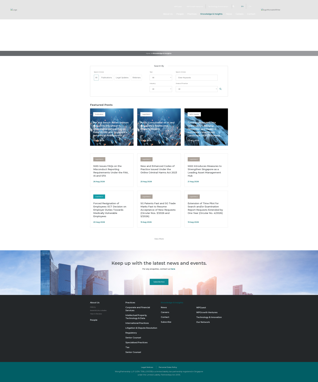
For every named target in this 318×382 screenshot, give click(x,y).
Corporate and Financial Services (137, 309)
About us (168, 14)
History (93, 307)
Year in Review (96, 314)
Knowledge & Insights (211, 14)
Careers (239, 14)
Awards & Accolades (98, 310)
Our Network (203, 322)
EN (242, 6)
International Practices (137, 323)
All (96, 77)
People (180, 14)
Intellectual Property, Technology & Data (136, 316)
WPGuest (178, 6)
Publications (106, 77)
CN (250, 6)
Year (151, 72)
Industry (153, 83)
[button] (161, 78)
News (229, 14)
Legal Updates (122, 77)
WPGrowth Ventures (195, 6)
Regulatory (131, 333)
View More (159, 239)
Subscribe (166, 322)
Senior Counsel (133, 337)
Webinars (136, 77)
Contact (251, 14)
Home (148, 53)
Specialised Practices (136, 342)
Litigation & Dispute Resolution (141, 328)
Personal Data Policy (168, 367)
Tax (127, 347)
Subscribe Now (159, 282)
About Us (94, 302)
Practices (192, 14)
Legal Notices (147, 367)
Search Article (99, 72)
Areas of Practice (182, 83)
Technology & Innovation (218, 6)
